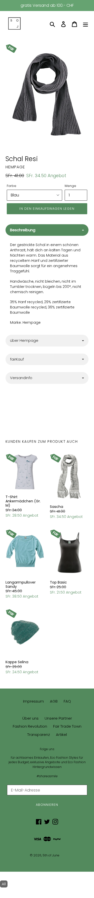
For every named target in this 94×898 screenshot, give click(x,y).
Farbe (11, 185)
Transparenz (38, 734)
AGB (54, 701)
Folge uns (47, 749)
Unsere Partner (58, 718)
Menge (70, 185)
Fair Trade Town (67, 726)
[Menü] (85, 24)
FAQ (67, 701)
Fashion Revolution (30, 726)
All (4, 883)
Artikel (61, 734)
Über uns (30, 718)
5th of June (51, 855)
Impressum (33, 701)
